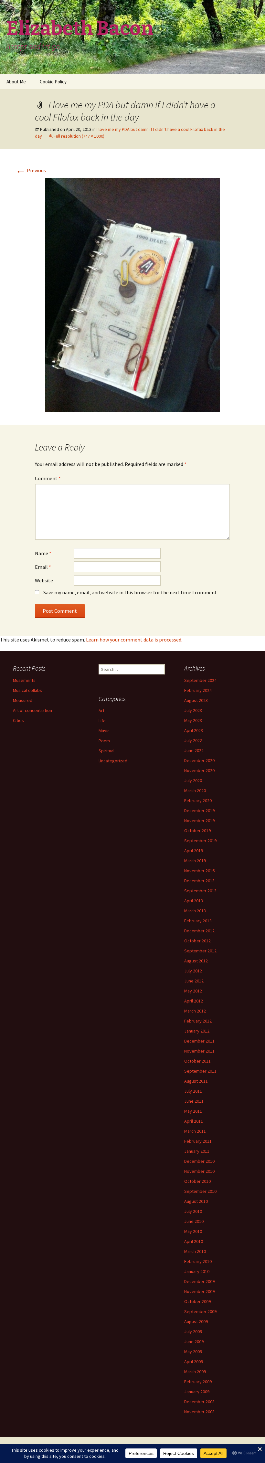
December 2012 (199, 931)
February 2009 (198, 1381)
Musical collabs (27, 690)
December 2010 (199, 1161)
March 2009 (195, 1371)
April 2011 (193, 1121)
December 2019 (199, 810)
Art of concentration (32, 710)
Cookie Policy (53, 82)
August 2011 (196, 1081)
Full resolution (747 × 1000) (79, 136)
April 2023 (193, 730)
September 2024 (200, 680)
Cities (18, 720)
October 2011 (197, 1061)
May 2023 (193, 720)
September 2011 (200, 1071)
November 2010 (199, 1171)
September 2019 (200, 840)
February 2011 (198, 1141)
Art (101, 711)
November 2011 (199, 1051)
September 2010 (200, 1191)
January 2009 (196, 1391)
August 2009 (196, 1321)
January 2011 (196, 1151)
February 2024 (198, 690)
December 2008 (199, 1402)
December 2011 (199, 1041)
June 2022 (194, 750)
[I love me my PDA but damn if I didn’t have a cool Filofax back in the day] (132, 294)
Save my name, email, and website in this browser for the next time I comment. (130, 592)
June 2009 (194, 1341)
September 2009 (200, 1311)
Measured (22, 700)
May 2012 (193, 991)
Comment (48, 478)
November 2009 (199, 1291)
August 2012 (196, 961)
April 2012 (193, 1001)
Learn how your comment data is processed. (134, 639)
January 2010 (196, 1271)
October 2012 (197, 941)
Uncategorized (113, 761)
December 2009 (199, 1281)
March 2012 (195, 1011)
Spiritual (106, 751)
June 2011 (194, 1101)
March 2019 (195, 861)
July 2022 (193, 740)
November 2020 (199, 770)
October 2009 (197, 1301)
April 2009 (193, 1361)
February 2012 (198, 1021)
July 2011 (193, 1091)
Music (104, 731)
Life (102, 721)
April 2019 (193, 850)
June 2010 (194, 1221)
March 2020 (195, 790)
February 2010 (198, 1261)
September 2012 (200, 951)
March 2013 (195, 911)
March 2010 (195, 1251)
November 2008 (199, 1412)
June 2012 (194, 981)
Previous (31, 170)
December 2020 (199, 760)
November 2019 (199, 820)
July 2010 (193, 1211)
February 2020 (198, 800)
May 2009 (193, 1351)
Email (43, 567)
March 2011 (195, 1131)
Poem (104, 741)
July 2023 (193, 710)
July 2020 (193, 780)
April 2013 (193, 901)
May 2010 (193, 1231)
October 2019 (197, 830)
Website (44, 580)
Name (43, 553)
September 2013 (200, 891)
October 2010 (197, 1181)
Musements (24, 680)
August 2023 (196, 700)
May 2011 (193, 1111)
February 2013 (198, 921)
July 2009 (193, 1331)
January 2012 (196, 1031)
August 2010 (196, 1201)
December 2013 (199, 881)
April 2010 (193, 1241)
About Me (16, 82)
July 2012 (193, 971)
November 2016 (199, 871)
